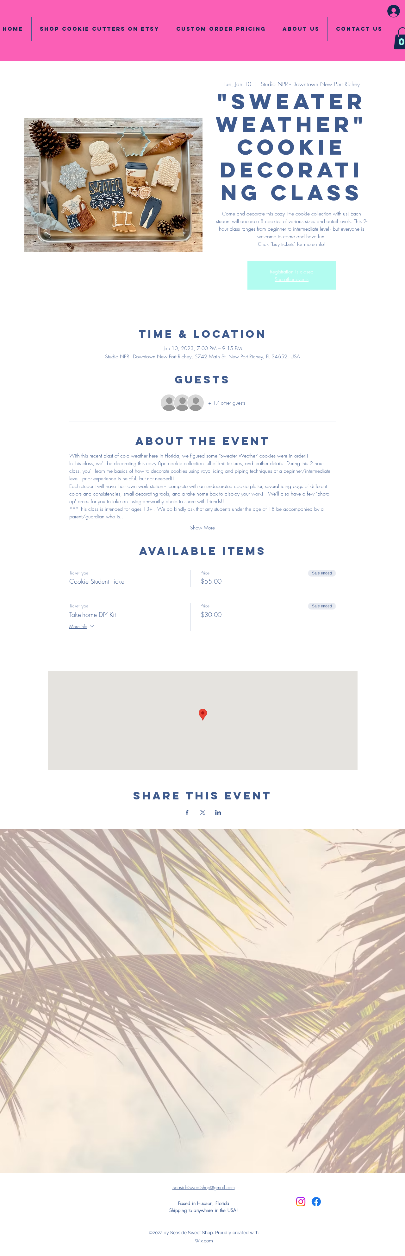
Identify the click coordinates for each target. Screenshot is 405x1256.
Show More (202, 527)
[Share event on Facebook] (187, 812)
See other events (291, 279)
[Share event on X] (203, 812)
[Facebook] (316, 1201)
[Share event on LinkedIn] (218, 812)
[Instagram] (301, 1201)
